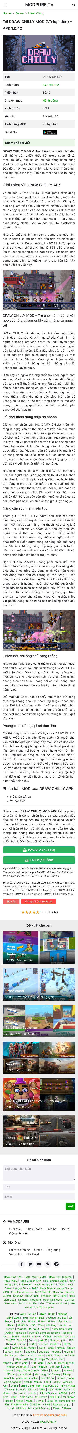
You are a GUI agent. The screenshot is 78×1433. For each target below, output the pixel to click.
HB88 (47, 1381)
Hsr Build (33, 1254)
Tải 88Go (56, 1370)
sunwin (22, 1344)
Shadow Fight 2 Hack (26, 1295)
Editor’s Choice (19, 1250)
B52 (41, 1317)
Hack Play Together (60, 1276)
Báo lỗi (11, 901)
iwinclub (9, 1378)
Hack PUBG (10, 1280)
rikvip (33, 1317)
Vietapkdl (15, 1254)
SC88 (22, 1313)
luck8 (14, 1396)
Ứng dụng (53, 1250)
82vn (41, 1325)
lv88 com (54, 1366)
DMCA (65, 1229)
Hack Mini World (52, 1299)
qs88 (41, 1362)
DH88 (56, 1381)
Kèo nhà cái (47, 1378)
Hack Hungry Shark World (49, 1284)
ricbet (6, 1336)
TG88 (33, 1366)
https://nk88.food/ (26, 1359)
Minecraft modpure (29, 1299)
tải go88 (22, 1328)
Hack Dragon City (30, 1280)
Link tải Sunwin (48, 1393)
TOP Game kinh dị (56, 1303)
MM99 (30, 1400)
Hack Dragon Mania (55, 1280)
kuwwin (68, 1370)
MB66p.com (13, 1317)
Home (7, 13)
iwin (25, 1317)
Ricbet (41, 1321)
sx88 (67, 1389)
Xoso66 (21, 1340)
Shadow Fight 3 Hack (54, 1295)
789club (56, 1351)
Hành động (35, 13)
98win (42, 1313)
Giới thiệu (15, 1229)
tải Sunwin (41, 1396)
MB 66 (32, 1313)
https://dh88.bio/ (26, 1389)
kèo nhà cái (64, 1321)
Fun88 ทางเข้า (19, 1404)
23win (56, 1408)
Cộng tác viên (18, 1233)
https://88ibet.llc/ (17, 1366)
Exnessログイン (62, 1404)
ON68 (46, 1404)
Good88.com (66, 1362)
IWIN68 (51, 1362)
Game (20, 13)
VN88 (44, 1370)
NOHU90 (55, 1396)
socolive (67, 1332)
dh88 (58, 1389)
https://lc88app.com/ (15, 1362)
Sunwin (36, 1336)
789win (9, 1389)
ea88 (49, 1355)
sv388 (14, 1385)
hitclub (61, 1347)
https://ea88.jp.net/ (27, 1370)
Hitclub (11, 1325)
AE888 (63, 1393)
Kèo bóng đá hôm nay (48, 1374)
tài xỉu (62, 1325)
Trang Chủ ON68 (64, 1355)
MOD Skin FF (43, 1292)
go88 (42, 1347)
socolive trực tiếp (56, 1317)
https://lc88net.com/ (51, 1359)
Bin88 (31, 1321)
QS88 (32, 1344)
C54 (5, 1385)
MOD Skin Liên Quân (31, 1303)
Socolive (43, 1344)
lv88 (50, 1389)
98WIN (40, 1400)
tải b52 (25, 1336)
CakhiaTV (55, 1344)
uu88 (50, 1400)
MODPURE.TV (39, 4)
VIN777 (10, 1340)
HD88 (67, 1344)
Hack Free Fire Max (35, 1276)
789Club (23, 1325)
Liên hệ (51, 1229)
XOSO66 (35, 1404)
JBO (32, 1325)
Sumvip (33, 1340)
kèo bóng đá (50, 1385)
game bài (20, 1332)
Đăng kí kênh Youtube (38, 901)
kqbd (6, 1347)
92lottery (51, 1325)
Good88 (8, 1370)
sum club (69, 1336)
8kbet (51, 1313)
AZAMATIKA (51, 84)
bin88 (15, 1336)
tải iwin (45, 1328)
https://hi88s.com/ (39, 1408)
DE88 (42, 1389)
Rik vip (67, 1374)
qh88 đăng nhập (31, 1385)
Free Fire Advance (22, 1292)
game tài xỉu (25, 1374)
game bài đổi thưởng (24, 1347)
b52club (10, 1374)
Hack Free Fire (12, 1276)
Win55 (44, 1340)
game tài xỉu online (27, 1378)
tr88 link (21, 1408)
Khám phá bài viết (17, 143)
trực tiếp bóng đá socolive (44, 1332)
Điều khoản (34, 1229)
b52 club (31, 1351)
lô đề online (26, 1396)
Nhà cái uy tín (58, 1340)
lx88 (33, 1362)
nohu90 (62, 1313)
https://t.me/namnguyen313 (50, 1414)
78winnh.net (67, 1385)
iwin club (21, 1321)
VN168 (47, 1336)
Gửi (70, 1206)
